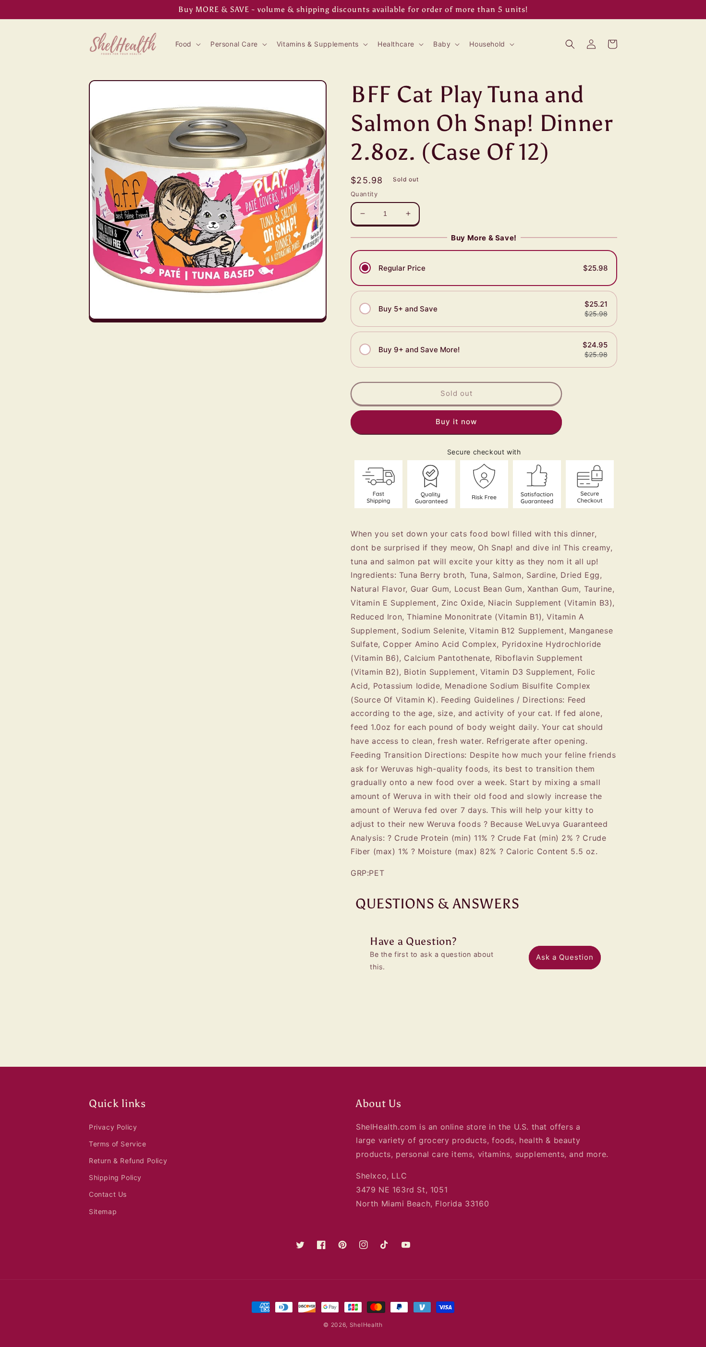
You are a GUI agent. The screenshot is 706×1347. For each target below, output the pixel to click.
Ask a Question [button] (565, 957)
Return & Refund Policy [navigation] (128, 1160)
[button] (187, 44)
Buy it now (456, 421)
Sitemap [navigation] (103, 1211)
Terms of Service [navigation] (117, 1144)
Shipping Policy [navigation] (115, 1177)
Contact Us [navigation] (108, 1194)
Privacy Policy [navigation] (113, 1127)
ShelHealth (366, 1324)
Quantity (364, 194)
